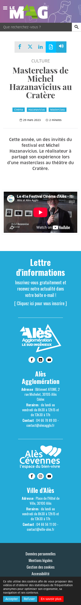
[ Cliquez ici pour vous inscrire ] (40, 303)
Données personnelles (40, 553)
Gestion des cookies (40, 567)
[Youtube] (49, 360)
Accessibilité (40, 573)
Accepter (11, 599)
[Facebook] (20, 46)
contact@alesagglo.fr (40, 425)
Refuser (29, 599)
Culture (40, 61)
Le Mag (30, 11)
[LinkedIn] (40, 46)
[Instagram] (40, 476)
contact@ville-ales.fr (40, 529)
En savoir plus (51, 599)
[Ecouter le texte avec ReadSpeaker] (61, 47)
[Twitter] (30, 46)
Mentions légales (40, 560)
